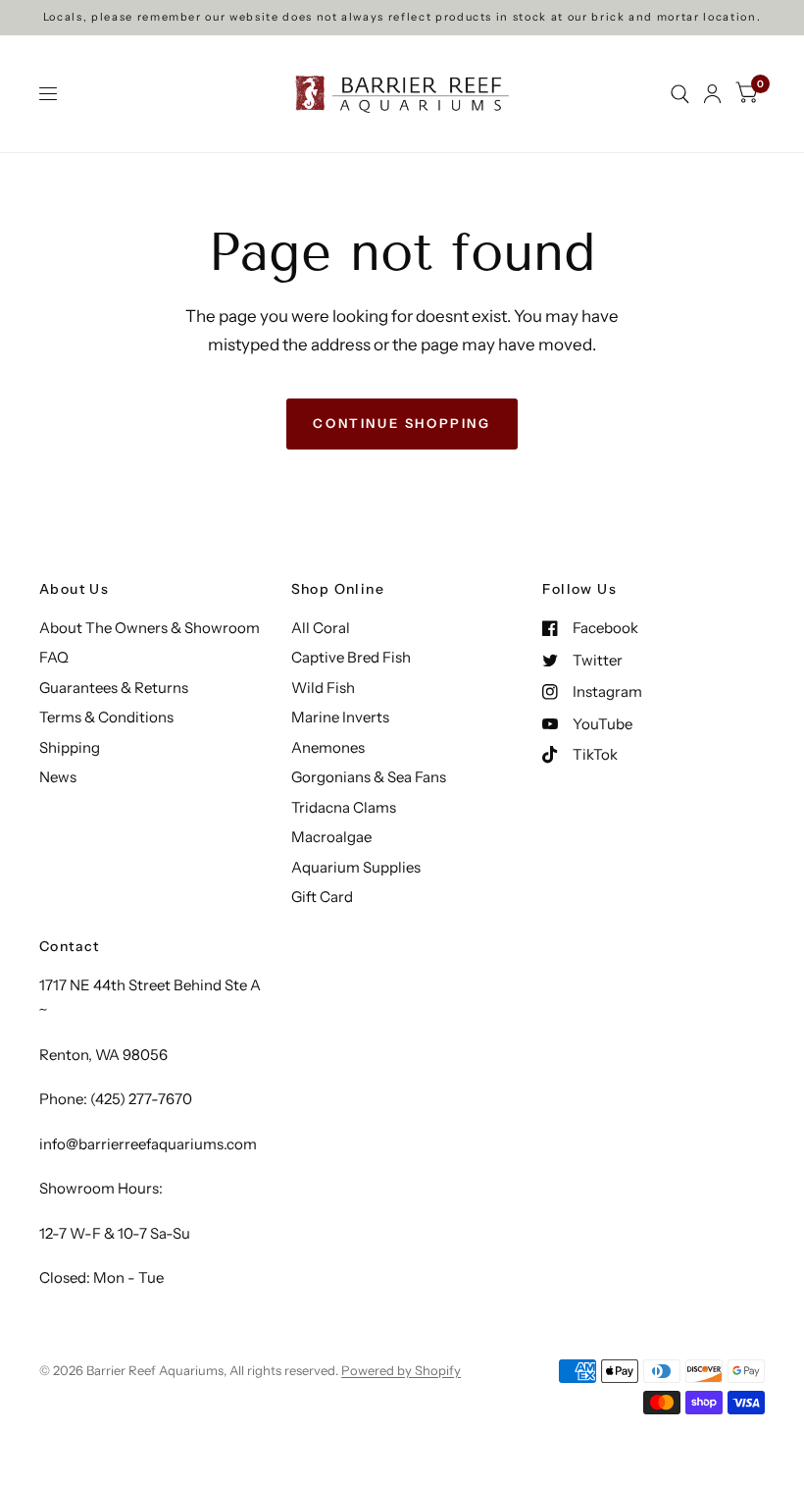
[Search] (680, 93)
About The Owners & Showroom (149, 627)
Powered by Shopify (401, 1370)
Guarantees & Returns (113, 687)
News (57, 777)
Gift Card (322, 896)
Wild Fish (323, 687)
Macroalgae (331, 836)
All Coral (320, 627)
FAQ (54, 657)
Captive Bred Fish (351, 657)
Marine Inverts (340, 717)
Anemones (328, 747)
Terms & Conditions (106, 717)
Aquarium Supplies (356, 867)
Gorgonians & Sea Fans (368, 777)
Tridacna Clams (343, 807)
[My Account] (712, 93)
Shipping (69, 747)
